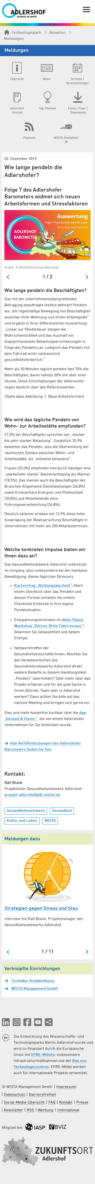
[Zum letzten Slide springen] (8, 277)
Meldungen (14, 39)
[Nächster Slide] (87, 277)
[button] (5, 1022)
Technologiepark (26, 33)
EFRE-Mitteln (43, 1055)
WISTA (50, 821)
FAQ (51, 1103)
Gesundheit (62, 811)
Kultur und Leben (22, 821)
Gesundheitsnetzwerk (26, 811)
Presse (82, 1103)
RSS (30, 1110)
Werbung (45, 1110)
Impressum (66, 1087)
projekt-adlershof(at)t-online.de (32, 795)
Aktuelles (57, 33)
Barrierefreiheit (42, 1095)
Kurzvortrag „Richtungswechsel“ (43, 586)
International (68, 1110)
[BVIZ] (57, 1128)
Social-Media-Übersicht (24, 1103)
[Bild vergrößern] (47, 235)
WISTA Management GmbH (34, 989)
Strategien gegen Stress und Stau (41, 908)
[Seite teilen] (48, 1022)
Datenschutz (14, 1095)
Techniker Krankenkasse (32, 981)
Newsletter (13, 1110)
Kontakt (65, 1103)
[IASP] (35, 1128)
